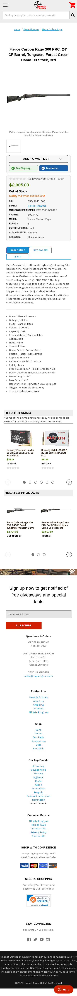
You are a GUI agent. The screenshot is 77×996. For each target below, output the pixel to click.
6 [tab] (52, 482)
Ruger (38, 781)
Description (17, 249)
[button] (38, 901)
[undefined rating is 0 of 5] (17, 178)
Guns (38, 729)
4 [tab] (41, 482)
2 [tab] (30, 482)
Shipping (38, 704)
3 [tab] (35, 482)
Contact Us (38, 836)
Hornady (39, 773)
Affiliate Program (38, 712)
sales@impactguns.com (38, 676)
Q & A (17, 256)
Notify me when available (25, 196)
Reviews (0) (40, 249)
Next (69, 482)
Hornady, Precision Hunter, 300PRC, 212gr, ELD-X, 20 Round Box (20, 453)
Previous (8, 482)
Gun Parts (38, 737)
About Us (38, 701)
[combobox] (36, 15)
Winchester (38, 788)
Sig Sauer (38, 777)
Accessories (39, 741)
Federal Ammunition (38, 796)
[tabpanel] (21, 451)
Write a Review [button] (55, 178)
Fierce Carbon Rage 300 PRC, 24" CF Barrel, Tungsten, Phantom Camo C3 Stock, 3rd (21, 526)
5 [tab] (47, 482)
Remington (38, 799)
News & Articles (38, 697)
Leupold (38, 792)
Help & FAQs (38, 824)
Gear (38, 744)
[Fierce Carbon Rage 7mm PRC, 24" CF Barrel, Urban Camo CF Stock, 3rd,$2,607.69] (56, 510)
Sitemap (38, 708)
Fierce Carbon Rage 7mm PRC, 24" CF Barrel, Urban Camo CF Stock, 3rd (55, 525)
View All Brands (38, 803)
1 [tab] (24, 482)
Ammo (38, 733)
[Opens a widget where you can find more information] (63, 989)
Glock (38, 784)
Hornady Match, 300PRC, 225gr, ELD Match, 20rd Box (54, 453)
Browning (38, 766)
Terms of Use (38, 828)
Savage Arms (38, 769)
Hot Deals (38, 748)
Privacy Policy (38, 832)
